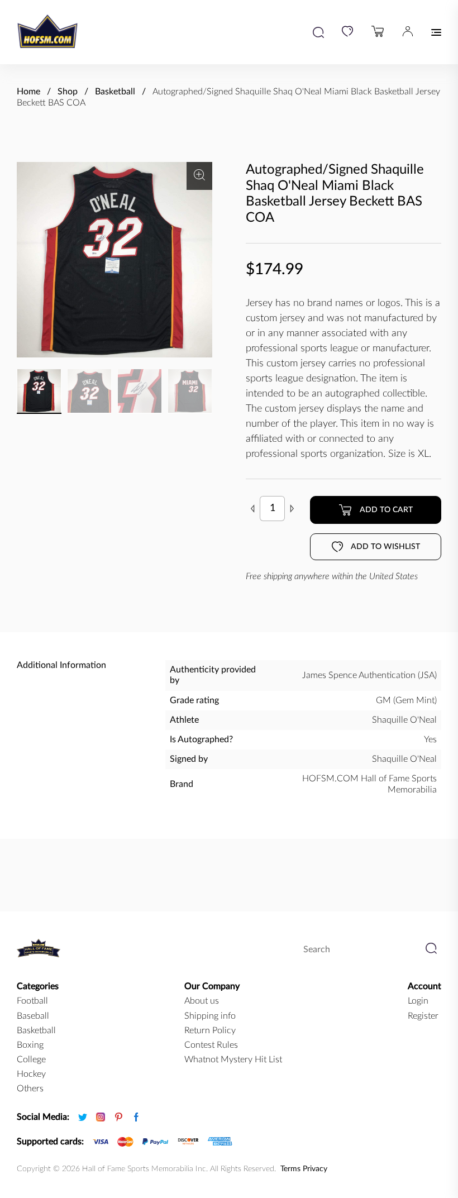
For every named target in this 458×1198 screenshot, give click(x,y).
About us (201, 1000)
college (31, 1059)
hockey (31, 1074)
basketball (36, 1030)
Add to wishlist (385, 547)
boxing (30, 1045)
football (32, 1000)
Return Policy (210, 1030)
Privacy (315, 1169)
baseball (33, 1015)
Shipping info (210, 1015)
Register (423, 1015)
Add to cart (386, 510)
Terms (290, 1169)
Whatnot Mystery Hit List (233, 1059)
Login (418, 1000)
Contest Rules (211, 1045)
